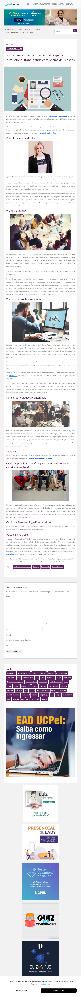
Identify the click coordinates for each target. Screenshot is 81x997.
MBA (26, 690)
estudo (66, 682)
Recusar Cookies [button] (22, 990)
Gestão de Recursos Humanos (22, 567)
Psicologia (36, 567)
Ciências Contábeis (61, 673)
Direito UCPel (50, 677)
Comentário (11, 596)
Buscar (75, 30)
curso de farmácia (28, 677)
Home (28, 4)
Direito (43, 677)
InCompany (13, 376)
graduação (64, 686)
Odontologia (62, 690)
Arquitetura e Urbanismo (39, 673)
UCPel (28, 699)
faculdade (16, 686)
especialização (43, 682)
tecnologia (16, 699)
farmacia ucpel (25, 686)
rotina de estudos (67, 695)
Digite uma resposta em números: (18, 640)
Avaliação (51, 673)
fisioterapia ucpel (54, 686)
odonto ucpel (26, 695)
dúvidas (59, 677)
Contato (69, 4)
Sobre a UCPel (58, 4)
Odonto (53, 690)
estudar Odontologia (56, 682)
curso (19, 677)
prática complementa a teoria (40, 458)
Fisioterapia (43, 686)
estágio (9, 686)
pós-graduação (44, 695)
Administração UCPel (24, 673)
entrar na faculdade (31, 682)
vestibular (44, 699)
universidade (35, 699)
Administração (11, 673)
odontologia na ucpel (13, 695)
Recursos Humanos (57, 567)
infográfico (10, 690)
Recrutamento (45, 567)
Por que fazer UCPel (13, 29)
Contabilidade (11, 677)
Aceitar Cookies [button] (58, 990)
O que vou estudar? (32, 29)
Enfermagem (67, 677)
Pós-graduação (27, 32)
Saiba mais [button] (45, 984)
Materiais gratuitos (41, 4)
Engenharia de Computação (15, 682)
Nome (9, 629)
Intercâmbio (19, 690)
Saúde (8, 699)
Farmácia (35, 686)
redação (57, 695)
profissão (34, 695)
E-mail (9, 635)
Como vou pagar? (12, 32)
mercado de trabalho (48, 133)
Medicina (32, 690)
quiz (52, 695)
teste (22, 699)
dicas (36, 677)
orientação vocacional (58, 116)
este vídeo (10, 554)
